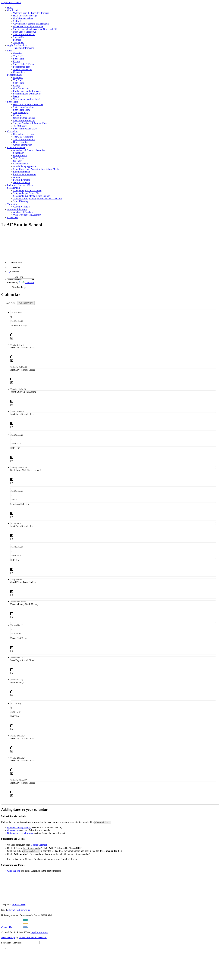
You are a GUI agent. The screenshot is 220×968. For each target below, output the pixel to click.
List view (10, 302)
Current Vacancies (21, 206)
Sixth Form (18, 58)
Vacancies (12, 204)
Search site (6, 942)
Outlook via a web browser (20, 833)
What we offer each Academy (27, 214)
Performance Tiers (21, 66)
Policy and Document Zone (20, 185)
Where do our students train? (26, 99)
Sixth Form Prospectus (24, 34)
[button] (9, 261)
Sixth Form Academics (24, 139)
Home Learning (20, 142)
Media (16, 96)
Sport (9, 50)
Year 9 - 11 (18, 56)
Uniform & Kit (20, 155)
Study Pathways (20, 112)
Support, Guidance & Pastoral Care (30, 123)
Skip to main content (11, 2)
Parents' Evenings (21, 179)
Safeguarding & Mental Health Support (31, 196)
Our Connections (21, 88)
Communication (20, 163)
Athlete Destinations (22, 69)
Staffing (17, 21)
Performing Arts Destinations (27, 93)
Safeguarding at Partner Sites (26, 193)
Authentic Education (17, 209)
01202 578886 (18, 904)
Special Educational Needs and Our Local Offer (36, 29)
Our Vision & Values (23, 18)
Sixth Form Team (21, 110)
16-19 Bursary (20, 126)
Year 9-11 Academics (23, 136)
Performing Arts (14, 75)
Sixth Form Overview (23, 107)
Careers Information (22, 144)
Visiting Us (18, 42)
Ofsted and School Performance (28, 26)
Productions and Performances (27, 91)
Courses (17, 115)
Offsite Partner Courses (24, 118)
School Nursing (20, 201)
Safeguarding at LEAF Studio (27, 190)
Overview (18, 53)
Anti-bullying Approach (24, 166)
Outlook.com (13, 830)
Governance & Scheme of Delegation (31, 23)
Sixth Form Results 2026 (25, 128)
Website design (8, 937)
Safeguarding (13, 188)
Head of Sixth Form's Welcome (28, 104)
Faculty (16, 61)
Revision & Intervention (24, 174)
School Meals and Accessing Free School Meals (36, 169)
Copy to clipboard (102, 822)
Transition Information (23, 48)
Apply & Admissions (17, 45)
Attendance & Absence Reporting (29, 150)
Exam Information (21, 171)
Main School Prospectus (24, 31)
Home (10, 7)
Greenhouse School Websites (33, 937)
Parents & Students (16, 147)
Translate (29, 282)
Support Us (18, 37)
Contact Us (12, 217)
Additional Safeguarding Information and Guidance (37, 198)
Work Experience (21, 182)
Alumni (16, 177)
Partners (17, 40)
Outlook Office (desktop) (19, 827)
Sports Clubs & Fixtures (24, 64)
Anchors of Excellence (24, 212)
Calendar (17, 161)
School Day (18, 153)
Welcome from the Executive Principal (31, 13)
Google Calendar (39, 844)
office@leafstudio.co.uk (18, 910)
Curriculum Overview (23, 134)
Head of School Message (25, 15)
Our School (12, 10)
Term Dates (18, 158)
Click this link (13, 870)
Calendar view (26, 302)
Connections (19, 72)
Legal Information (39, 932)
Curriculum (12, 131)
